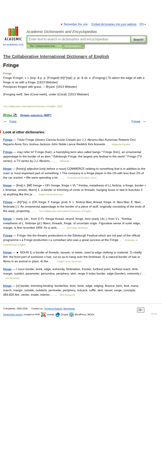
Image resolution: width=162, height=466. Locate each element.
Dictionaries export (12, 314)
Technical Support (53, 308)
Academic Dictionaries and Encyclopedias (61, 32)
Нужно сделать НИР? (36, 115)
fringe (7, 168)
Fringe (136, 121)
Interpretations (73, 46)
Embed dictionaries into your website (114, 24)
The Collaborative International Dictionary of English (44, 46)
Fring (12, 121)
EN (141, 24)
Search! (138, 39)
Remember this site (76, 24)
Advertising (69, 308)
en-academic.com (13, 44)
